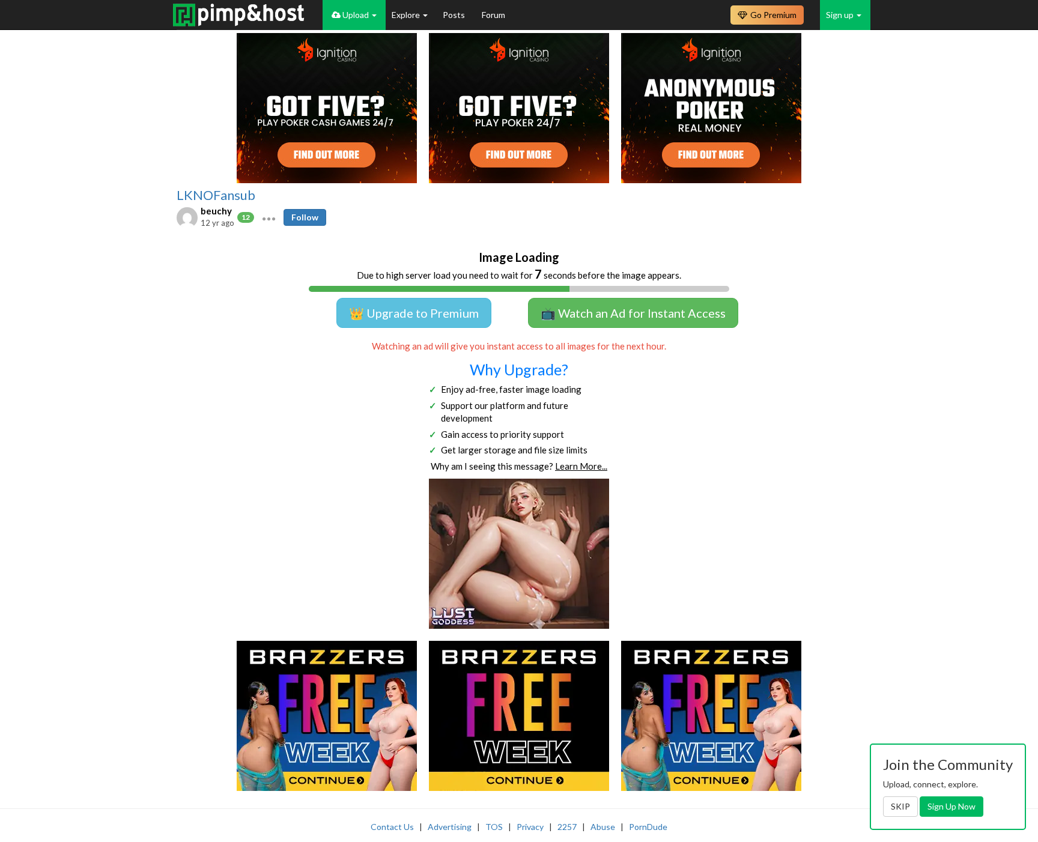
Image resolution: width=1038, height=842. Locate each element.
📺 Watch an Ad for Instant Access (633, 313)
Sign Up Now (951, 806)
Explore (407, 15)
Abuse (602, 827)
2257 (567, 827)
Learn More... (581, 466)
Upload (356, 15)
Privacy (530, 827)
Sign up (840, 15)
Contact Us (392, 827)
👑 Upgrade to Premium (414, 313)
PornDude (648, 827)
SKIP (900, 806)
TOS (494, 827)
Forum (493, 15)
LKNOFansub (216, 195)
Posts (455, 15)
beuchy (216, 210)
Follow (304, 217)
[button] (269, 217)
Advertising (450, 827)
